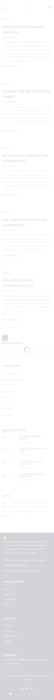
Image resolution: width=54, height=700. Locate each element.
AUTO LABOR (8, 385)
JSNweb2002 (10, 38)
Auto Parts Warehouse (37, 503)
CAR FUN (6, 409)
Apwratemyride (17, 503)
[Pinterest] (31, 689)
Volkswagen (8, 516)
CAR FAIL (6, 403)
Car (4, 507)
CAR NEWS (7, 415)
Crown (35, 507)
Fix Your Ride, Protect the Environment (30, 462)
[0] (48, 9)
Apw (5, 503)
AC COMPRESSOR (10, 374)
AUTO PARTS (8, 391)
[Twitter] (23, 689)
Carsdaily (25, 507)
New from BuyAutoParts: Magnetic (30, 437)
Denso (45, 507)
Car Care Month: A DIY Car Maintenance (31, 475)
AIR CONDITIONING (11, 380)
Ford (5, 511)
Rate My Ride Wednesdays (22, 511)
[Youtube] (27, 689)
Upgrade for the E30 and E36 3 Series (33, 450)
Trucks (40, 511)
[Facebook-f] (19, 689)
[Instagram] (35, 689)
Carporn (13, 507)
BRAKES (6, 397)
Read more (10, 66)
